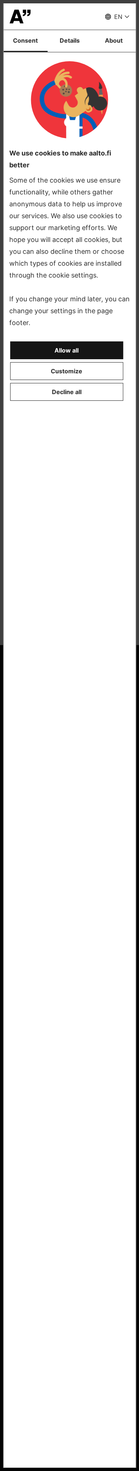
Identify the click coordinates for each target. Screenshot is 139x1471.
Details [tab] (70, 40)
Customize (66, 371)
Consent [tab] (25, 40)
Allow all (66, 350)
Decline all (67, 392)
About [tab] (114, 40)
